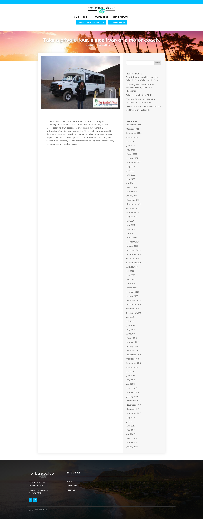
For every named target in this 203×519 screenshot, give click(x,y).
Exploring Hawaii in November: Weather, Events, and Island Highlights (140, 87)
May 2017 (130, 430)
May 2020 (130, 279)
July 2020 (130, 271)
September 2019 (133, 313)
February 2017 (132, 442)
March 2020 (131, 287)
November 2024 (133, 124)
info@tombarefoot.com (91, 22)
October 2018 (132, 359)
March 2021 (131, 237)
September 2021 (133, 212)
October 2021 (132, 208)
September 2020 (133, 262)
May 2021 (130, 229)
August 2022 (132, 166)
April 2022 (130, 183)
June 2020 (130, 275)
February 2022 (132, 191)
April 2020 (130, 283)
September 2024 (133, 133)
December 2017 (133, 400)
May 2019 (130, 329)
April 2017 (130, 434)
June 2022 (130, 175)
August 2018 (132, 367)
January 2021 (132, 246)
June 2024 (130, 145)
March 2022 (131, 187)
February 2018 (132, 392)
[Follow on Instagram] (35, 500)
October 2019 (132, 308)
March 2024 (131, 154)
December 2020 (133, 250)
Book (85, 17)
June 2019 (130, 325)
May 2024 (130, 149)
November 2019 (133, 304)
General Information (108, 45)
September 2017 (133, 413)
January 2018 (132, 396)
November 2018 (133, 354)
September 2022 (133, 162)
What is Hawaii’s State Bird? (139, 95)
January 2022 (132, 195)
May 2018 (130, 379)
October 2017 (132, 409)
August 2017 (132, 417)
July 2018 (130, 371)
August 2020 (132, 267)
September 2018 (133, 363)
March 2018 (131, 388)
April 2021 (130, 233)
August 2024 (132, 137)
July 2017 (130, 421)
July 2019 (130, 321)
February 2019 (132, 342)
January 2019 (132, 346)
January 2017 (132, 446)
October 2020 (132, 258)
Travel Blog (101, 17)
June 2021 (130, 225)
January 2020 (132, 296)
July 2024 (130, 141)
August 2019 (132, 317)
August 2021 (132, 216)
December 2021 (133, 200)
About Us (71, 490)
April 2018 (130, 384)
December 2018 (133, 350)
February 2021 (132, 241)
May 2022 (130, 179)
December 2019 (133, 300)
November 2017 (133, 405)
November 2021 (133, 204)
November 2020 (133, 254)
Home (76, 17)
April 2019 (130, 333)
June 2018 (130, 375)
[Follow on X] (30, 500)
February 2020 (132, 292)
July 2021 (130, 221)
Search (157, 63)
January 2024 (132, 158)
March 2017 (131, 438)
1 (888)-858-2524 (117, 22)
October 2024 (132, 129)
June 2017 (130, 425)
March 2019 (131, 338)
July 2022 (130, 170)
